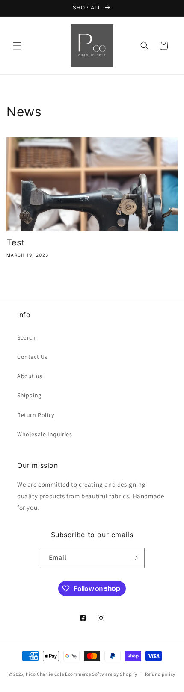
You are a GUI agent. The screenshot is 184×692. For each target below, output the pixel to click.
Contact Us (32, 357)
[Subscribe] (134, 558)
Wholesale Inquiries (44, 434)
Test (15, 242)
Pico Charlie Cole (45, 674)
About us (29, 376)
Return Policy (35, 415)
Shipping (29, 395)
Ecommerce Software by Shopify (101, 674)
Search (26, 337)
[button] (17, 45)
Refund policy (160, 674)
